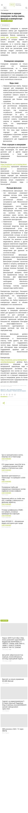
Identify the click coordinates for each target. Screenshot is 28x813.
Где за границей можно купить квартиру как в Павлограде (12, 456)
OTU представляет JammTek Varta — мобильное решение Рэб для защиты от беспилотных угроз (13, 466)
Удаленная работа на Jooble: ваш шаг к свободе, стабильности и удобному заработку (13, 500)
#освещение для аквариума (16, 389)
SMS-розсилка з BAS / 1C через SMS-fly (12, 730)
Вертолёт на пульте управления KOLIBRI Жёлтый (13, 680)
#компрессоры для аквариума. (19, 391)
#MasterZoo (3, 389)
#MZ (8, 389)
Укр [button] (5, 8)
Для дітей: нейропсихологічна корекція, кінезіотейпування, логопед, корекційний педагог (12, 657)
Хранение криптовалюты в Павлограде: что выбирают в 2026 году (13, 477)
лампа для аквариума (9, 37)
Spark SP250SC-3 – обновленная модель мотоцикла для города (13, 522)
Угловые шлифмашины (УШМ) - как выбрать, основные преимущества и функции (13, 512)
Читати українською (5, 25)
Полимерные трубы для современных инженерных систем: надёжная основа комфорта (14, 489)
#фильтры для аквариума (6, 391)
